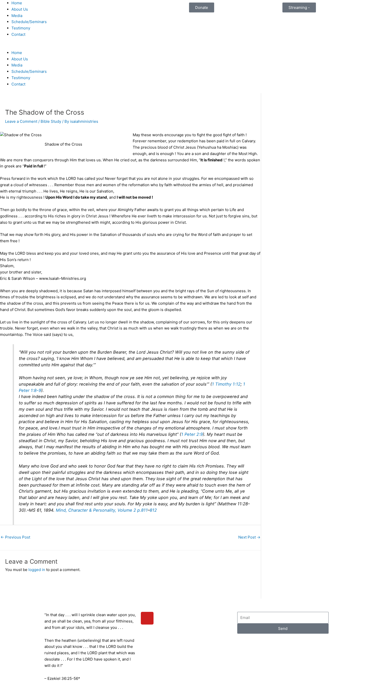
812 (153, 510)
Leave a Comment (21, 121)
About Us (19, 9)
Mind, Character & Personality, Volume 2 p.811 (102, 510)
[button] (93, 46)
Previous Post (15, 537)
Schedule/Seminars (29, 21)
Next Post (249, 537)
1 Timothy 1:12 (226, 384)
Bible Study (51, 121)
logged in (36, 569)
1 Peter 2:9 (192, 434)
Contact (18, 34)
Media (16, 15)
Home (16, 3)
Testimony (20, 28)
